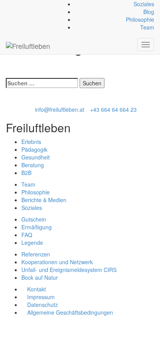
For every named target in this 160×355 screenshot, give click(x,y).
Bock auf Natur (39, 277)
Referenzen (35, 254)
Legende (32, 242)
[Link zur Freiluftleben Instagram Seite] (16, 4)
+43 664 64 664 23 (113, 109)
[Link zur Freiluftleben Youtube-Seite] (21, 4)
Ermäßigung (36, 227)
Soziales (144, 4)
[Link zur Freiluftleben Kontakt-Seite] (8, 4)
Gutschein (33, 219)
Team (147, 27)
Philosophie (140, 19)
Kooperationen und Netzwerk (57, 262)
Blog (148, 12)
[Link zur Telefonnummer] (12, 4)
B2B (26, 173)
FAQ (26, 235)
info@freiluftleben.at (59, 109)
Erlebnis (31, 141)
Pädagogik (34, 149)
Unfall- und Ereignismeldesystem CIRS (69, 270)
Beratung (32, 165)
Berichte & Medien (43, 200)
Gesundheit (35, 157)
